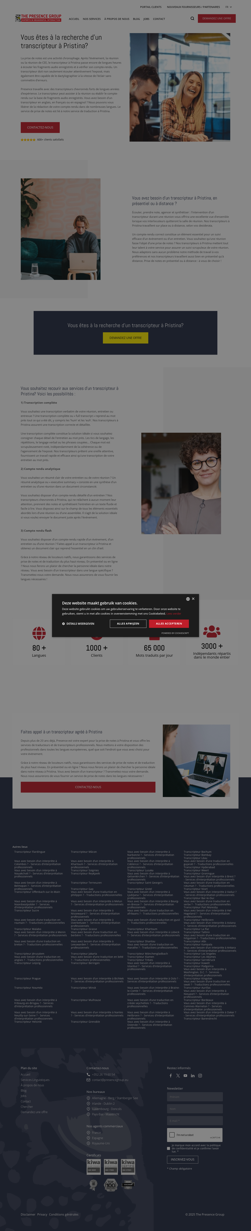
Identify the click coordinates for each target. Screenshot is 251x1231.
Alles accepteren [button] (169, 623)
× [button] (193, 598)
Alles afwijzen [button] (128, 623)
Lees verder (173, 613)
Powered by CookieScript (175, 633)
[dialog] (125, 615)
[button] (78, 623)
